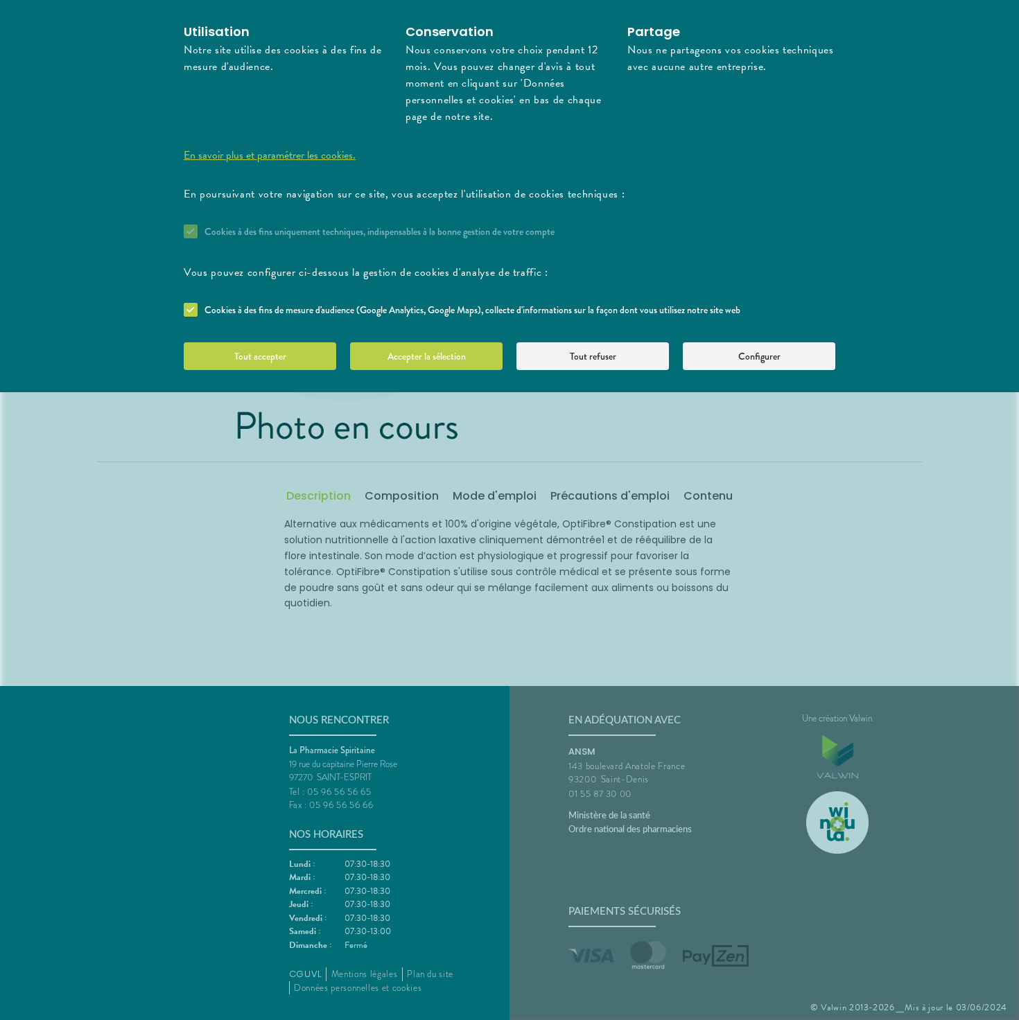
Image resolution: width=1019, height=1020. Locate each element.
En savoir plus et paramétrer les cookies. (270, 155)
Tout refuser (593, 356)
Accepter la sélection (426, 356)
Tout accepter (260, 356)
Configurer (759, 356)
